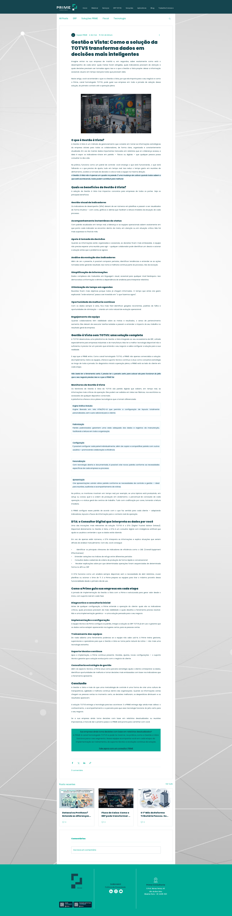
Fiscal (106, 18)
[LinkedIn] (111, 891)
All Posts (63, 18)
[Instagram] (116, 891)
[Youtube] (121, 891)
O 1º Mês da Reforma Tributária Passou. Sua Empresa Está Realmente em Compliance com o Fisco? (154, 814)
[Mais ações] (159, 35)
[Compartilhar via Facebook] (72, 763)
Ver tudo (169, 784)
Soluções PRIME (89, 18)
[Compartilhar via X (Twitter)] (78, 763)
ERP (75, 18)
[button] (170, 18)
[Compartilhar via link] (90, 763)
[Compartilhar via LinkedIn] (84, 763)
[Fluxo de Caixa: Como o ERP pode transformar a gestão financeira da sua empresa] (116, 798)
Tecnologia (120, 18)
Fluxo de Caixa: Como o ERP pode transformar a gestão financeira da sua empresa (116, 814)
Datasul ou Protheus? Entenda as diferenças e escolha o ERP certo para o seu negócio (76, 814)
